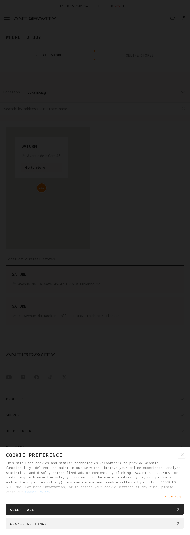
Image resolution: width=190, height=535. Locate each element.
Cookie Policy (37, 492)
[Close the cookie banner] (182, 455)
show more (173, 496)
